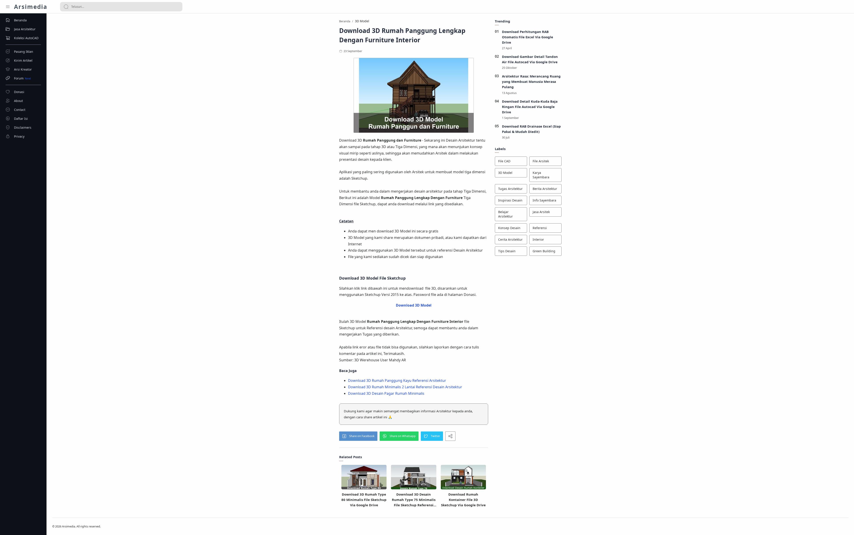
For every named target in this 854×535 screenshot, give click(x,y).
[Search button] (66, 6)
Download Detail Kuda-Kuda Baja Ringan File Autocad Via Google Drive (530, 106)
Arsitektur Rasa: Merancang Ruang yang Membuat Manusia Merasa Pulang (531, 81)
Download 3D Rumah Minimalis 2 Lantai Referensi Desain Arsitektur (405, 386)
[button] (358, 436)
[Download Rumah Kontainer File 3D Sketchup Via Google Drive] (463, 478)
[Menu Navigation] (8, 6)
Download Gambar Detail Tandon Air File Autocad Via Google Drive (530, 59)
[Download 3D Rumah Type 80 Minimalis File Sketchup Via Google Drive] (364, 478)
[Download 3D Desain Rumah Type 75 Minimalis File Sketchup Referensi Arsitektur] (413, 478)
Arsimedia (30, 7)
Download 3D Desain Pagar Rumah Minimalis (386, 393)
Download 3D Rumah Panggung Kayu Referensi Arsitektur (397, 380)
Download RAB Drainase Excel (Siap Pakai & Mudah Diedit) (531, 129)
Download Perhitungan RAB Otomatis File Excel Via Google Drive (527, 37)
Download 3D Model (413, 305)
